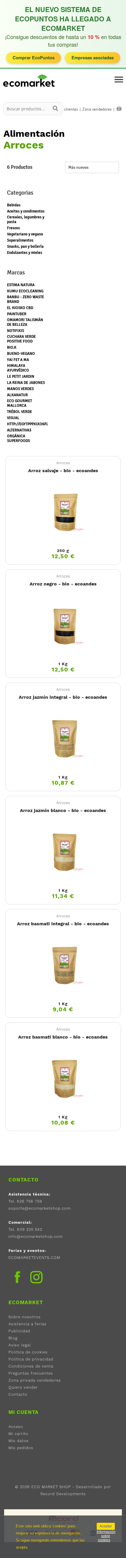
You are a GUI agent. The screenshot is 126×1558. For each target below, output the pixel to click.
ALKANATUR (17, 395)
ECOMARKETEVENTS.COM (34, 1257)
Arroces (63, 463)
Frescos (13, 228)
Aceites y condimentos (26, 211)
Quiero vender (23, 1387)
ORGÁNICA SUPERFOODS (18, 438)
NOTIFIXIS (15, 330)
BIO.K (11, 347)
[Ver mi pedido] (119, 108)
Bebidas (14, 205)
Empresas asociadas (92, 57)
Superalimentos (20, 240)
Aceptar (106, 1526)
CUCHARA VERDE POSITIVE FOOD (21, 339)
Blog (13, 1338)
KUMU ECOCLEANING (25, 291)
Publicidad (19, 1331)
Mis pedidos (20, 1448)
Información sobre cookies (106, 1536)
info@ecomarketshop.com (35, 1236)
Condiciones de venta (30, 1366)
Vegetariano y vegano (25, 234)
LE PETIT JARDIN (20, 376)
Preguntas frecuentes (30, 1373)
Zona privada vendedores (34, 1380)
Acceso (15, 1426)
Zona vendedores (97, 109)
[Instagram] (36, 1278)
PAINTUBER (16, 314)
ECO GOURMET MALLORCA (19, 403)
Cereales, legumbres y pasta (25, 219)
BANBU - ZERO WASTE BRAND (25, 299)
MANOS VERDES (20, 388)
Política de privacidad (30, 1359)
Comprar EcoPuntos (34, 57)
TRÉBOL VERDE (19, 411)
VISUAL (13, 418)
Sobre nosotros (24, 1317)
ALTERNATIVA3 (19, 430)
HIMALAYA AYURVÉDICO (18, 368)
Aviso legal (19, 1345)
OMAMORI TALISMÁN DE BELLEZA (25, 322)
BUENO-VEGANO (21, 353)
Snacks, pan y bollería (25, 246)
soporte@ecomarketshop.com (39, 1208)
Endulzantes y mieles (24, 252)
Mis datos (18, 1441)
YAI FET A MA (18, 359)
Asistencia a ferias (27, 1324)
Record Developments (63, 1494)
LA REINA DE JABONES (26, 382)
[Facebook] (17, 1277)
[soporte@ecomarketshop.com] (30, 89)
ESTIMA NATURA (21, 285)
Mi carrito (18, 1434)
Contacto (18, 1394)
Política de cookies (28, 1352)
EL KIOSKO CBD (20, 307)
